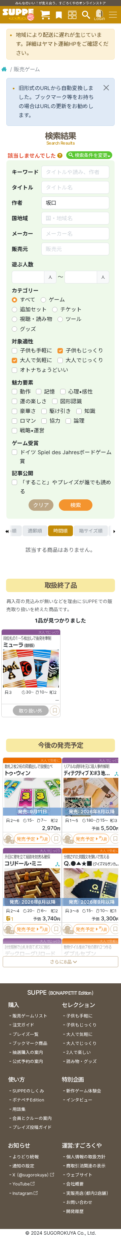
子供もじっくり (84, 350)
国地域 (20, 218)
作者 (17, 202)
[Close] (106, 87)
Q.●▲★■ (78, 863)
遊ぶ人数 (22, 264)
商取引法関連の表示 (86, 1165)
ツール (74, 319)
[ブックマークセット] (59, 14)
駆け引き (60, 411)
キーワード (25, 172)
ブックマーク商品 (29, 1043)
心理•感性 (80, 391)
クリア (41, 505)
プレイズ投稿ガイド (32, 1127)
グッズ (28, 329)
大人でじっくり (84, 360)
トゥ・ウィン (17, 773)
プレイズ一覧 (25, 1034)
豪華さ (28, 411)
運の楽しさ (33, 401)
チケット (71, 309)
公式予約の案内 (27, 1061)
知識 (89, 411)
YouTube (21, 1183)
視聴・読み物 (36, 319)
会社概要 (75, 1183)
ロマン (28, 420)
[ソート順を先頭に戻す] (6, 531)
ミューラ (13, 645)
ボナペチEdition (28, 1099)
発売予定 (25, 839)
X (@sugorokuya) (30, 1174)
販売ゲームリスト (29, 1015)
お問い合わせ (79, 1202)
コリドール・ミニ (23, 863)
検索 (75, 505)
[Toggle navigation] (113, 14)
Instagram (22, 1193)
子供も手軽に (36, 350)
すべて (27, 299)
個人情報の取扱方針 (86, 1156)
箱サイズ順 (91, 530)
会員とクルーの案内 (32, 1118)
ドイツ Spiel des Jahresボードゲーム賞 (66, 457)
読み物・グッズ (81, 1061)
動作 (25, 391)
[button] (60, 155)
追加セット (33, 309)
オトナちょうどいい (44, 369)
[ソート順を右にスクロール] (114, 531)
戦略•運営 (32, 430)
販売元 (20, 249)
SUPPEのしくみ (28, 1090)
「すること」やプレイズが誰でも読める (65, 487)
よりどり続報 (25, 1156)
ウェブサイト (79, 1174)
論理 (79, 420)
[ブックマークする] (55, 711)
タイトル (22, 187)
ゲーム (57, 299)
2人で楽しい (78, 1052)
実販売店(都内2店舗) (87, 1193)
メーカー (22, 233)
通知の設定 (23, 1165)
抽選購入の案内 (27, 1052)
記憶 (49, 391)
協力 (54, 420)
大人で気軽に (36, 360)
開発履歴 (75, 1211)
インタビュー (79, 1099)
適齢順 (35, 530)
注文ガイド (23, 1024)
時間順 (60, 530)
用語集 (19, 1109)
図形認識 (71, 401)
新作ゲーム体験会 (83, 1090)
